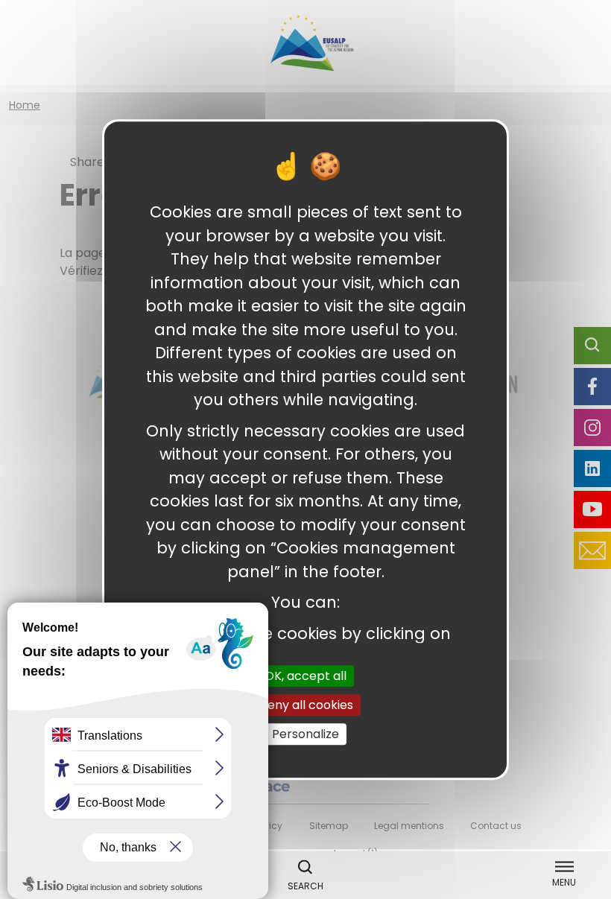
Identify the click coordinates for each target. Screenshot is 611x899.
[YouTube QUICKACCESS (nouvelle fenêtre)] (592, 509)
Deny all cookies (306, 705)
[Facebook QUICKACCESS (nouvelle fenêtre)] (592, 386)
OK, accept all (305, 675)
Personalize (305, 734)
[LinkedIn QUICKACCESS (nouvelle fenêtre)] (592, 468)
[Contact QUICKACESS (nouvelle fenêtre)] (592, 550)
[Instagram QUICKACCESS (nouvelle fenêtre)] (592, 427)
